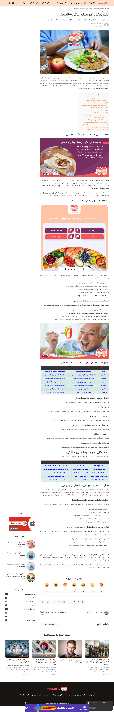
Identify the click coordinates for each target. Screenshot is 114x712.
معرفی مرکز (32, 617)
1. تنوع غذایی (104, 110)
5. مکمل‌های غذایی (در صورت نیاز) (98, 120)
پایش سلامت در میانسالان (66, 196)
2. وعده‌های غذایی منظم (100, 113)
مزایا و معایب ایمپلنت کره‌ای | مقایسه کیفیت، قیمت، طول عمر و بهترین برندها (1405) (45, 662)
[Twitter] (100, 26)
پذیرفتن (92, 708)
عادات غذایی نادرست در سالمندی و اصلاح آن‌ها (95, 122)
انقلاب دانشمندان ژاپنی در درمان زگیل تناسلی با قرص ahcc (19, 661)
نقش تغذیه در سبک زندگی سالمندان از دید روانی (95, 125)
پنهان (89, 94)
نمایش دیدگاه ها (50, 624)
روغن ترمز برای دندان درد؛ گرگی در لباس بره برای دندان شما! (70, 661)
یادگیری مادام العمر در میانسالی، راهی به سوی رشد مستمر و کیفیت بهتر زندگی (15, 576)
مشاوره (33, 613)
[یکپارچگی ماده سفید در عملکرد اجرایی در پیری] (30, 544)
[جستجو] (6, 3)
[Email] (96, 26)
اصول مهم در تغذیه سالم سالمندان (98, 108)
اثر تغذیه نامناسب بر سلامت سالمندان (98, 103)
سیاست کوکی (101, 705)
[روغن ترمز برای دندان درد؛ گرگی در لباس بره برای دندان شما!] (70, 649)
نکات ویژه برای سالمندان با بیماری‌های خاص (96, 130)
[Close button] (88, 703)
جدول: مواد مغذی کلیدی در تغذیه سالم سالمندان (94, 105)
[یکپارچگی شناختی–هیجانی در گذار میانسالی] (30, 555)
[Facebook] (102, 26)
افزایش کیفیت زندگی (30, 594)
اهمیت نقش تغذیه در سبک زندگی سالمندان (96, 98)
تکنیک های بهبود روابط (29, 602)
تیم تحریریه (101, 23)
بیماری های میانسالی (29, 598)
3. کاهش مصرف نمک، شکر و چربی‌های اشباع (95, 115)
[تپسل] (25, 703)
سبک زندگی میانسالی (104, 11)
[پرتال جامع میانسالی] (103, 3)
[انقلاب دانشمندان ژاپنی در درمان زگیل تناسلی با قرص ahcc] (17, 649)
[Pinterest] (98, 26)
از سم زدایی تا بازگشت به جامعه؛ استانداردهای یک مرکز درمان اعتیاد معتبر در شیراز (97, 662)
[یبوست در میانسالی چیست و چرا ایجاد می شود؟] (30, 566)
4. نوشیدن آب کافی (101, 117)
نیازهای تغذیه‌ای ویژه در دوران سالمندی (97, 100)
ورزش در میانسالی (30, 621)
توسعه (33, 606)
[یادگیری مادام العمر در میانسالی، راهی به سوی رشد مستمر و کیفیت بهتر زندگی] (30, 577)
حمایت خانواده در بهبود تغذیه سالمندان (97, 127)
